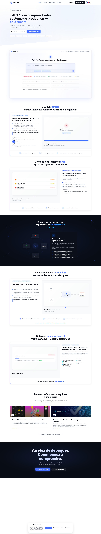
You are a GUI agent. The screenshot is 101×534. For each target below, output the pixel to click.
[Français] (88, 2)
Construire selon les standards (66, 76)
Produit (40, 2)
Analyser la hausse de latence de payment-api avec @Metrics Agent (35, 81)
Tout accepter (48, 527)
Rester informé (79, 76)
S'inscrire (71, 2)
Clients (45, 2)
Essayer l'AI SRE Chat (44, 469)
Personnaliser (67, 527)
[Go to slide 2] (66, 307)
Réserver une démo (80, 2)
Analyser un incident (28, 76)
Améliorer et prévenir (53, 76)
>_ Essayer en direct (17, 31)
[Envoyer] (73, 71)
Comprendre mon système (41, 76)
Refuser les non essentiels (58, 527)
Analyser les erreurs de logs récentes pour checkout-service (63, 81)
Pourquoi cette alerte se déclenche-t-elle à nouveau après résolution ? (64, 90)
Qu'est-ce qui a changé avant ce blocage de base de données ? (35, 89)
